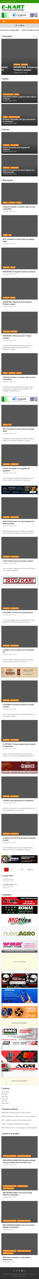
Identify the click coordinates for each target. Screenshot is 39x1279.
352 (22, 869)
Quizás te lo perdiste (11, 1134)
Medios (6, 79)
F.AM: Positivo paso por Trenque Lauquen (18, 561)
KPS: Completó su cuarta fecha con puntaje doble (16, 1120)
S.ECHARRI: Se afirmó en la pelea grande (18, 612)
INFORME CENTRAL (23, 1186)
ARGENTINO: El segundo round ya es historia (19, 272)
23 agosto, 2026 (7, 274)
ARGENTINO (6, 64)
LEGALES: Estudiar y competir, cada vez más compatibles (18, 1116)
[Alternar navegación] (3, 21)
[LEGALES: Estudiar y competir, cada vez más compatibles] (19, 364)
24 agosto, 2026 (7, 151)
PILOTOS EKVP (14, 145)
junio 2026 (4, 1096)
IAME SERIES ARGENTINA (24, 1156)
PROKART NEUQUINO (14, 117)
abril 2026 (4, 1101)
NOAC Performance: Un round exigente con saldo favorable (19, 1128)
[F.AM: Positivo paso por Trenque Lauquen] (19, 548)
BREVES (5, 202)
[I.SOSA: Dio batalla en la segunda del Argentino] (19, 455)
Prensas (6, 129)
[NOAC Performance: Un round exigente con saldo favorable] (19, 508)
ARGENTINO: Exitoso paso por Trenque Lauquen (18, 68)
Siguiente (30, 869)
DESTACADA (14, 64)
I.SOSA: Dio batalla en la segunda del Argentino (21, 30)
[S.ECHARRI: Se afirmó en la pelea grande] (19, 599)
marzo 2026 (4, 1103)
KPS (10, 235)
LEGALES (19, 202)
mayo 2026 (4, 1099)
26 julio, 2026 (6, 1229)
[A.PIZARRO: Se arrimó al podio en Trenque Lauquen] (19, 691)
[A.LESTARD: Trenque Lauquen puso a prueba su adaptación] (19, 731)
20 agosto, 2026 (7, 100)
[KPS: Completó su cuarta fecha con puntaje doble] (19, 416)
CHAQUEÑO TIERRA (8, 94)
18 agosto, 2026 (7, 123)
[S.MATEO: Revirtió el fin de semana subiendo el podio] (19, 825)
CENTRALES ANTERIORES (9, 1156)
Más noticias (8, 180)
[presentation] (33, 36)
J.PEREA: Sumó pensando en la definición (18, 801)
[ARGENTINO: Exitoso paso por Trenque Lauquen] (19, 322)
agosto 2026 (5, 1092)
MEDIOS (17, 94)
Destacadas (7, 36)
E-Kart (15, 72)
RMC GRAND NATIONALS (24, 1220)
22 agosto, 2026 (7, 306)
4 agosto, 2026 (7, 1197)
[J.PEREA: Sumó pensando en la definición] (19, 787)
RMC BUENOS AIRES (8, 1188)
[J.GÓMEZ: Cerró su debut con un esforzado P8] (19, 637)
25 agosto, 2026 (7, 72)
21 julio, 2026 (6, 1262)
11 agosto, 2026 (7, 1164)
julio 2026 (4, 1094)
